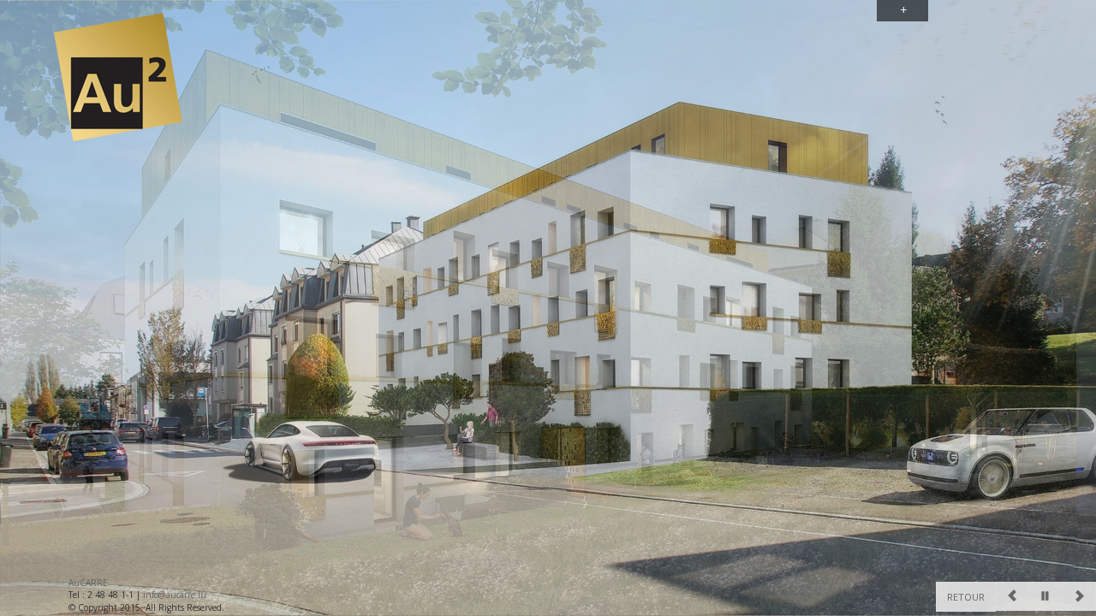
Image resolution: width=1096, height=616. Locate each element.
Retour (966, 596)
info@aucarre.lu (174, 595)
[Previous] (1012, 596)
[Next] (1079, 596)
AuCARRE (88, 583)
